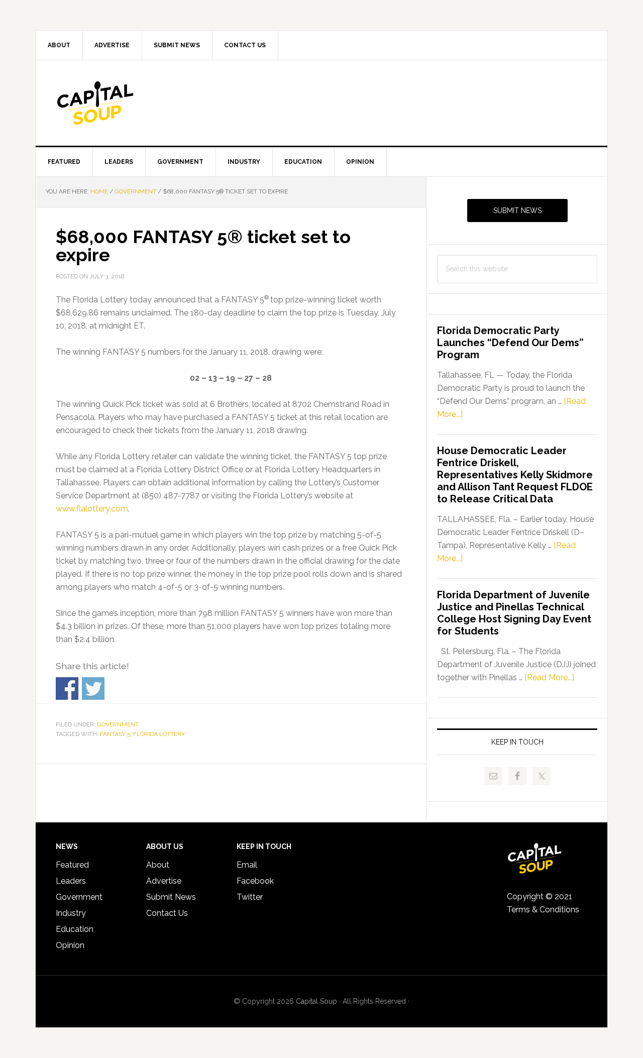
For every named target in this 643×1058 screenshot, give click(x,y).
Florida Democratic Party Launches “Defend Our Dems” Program (510, 343)
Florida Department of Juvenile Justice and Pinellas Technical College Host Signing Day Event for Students (514, 613)
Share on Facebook (67, 688)
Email (247, 865)
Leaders (71, 881)
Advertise (163, 881)
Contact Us (167, 913)
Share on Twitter (93, 688)
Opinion (70, 945)
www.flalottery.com (92, 508)
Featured (72, 865)
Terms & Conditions (543, 909)
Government (118, 724)
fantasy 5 (115, 733)
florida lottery (159, 733)
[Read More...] (549, 677)
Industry (71, 913)
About (157, 865)
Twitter (250, 897)
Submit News (517, 210)
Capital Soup (121, 103)
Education (74, 929)
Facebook (255, 881)
